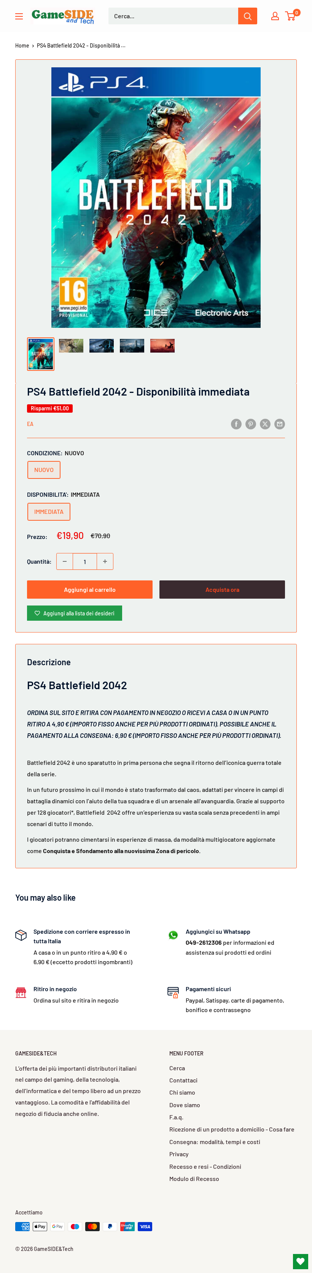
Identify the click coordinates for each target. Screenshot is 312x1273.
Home (22, 45)
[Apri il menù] (19, 16)
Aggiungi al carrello (90, 589)
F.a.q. (176, 1116)
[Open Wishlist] (300, 1261)
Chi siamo (182, 1092)
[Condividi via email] (279, 423)
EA (30, 424)
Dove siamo (184, 1104)
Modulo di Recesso (194, 1178)
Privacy (179, 1153)
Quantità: (39, 561)
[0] (290, 16)
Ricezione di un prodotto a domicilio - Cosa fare (231, 1129)
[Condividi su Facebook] (236, 423)
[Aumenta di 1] (105, 561)
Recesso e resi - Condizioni (205, 1166)
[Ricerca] (247, 16)
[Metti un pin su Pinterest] (250, 423)
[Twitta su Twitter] (265, 423)
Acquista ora (222, 589)
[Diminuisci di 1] (65, 561)
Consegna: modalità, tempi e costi (214, 1141)
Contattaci (183, 1080)
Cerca (177, 1067)
